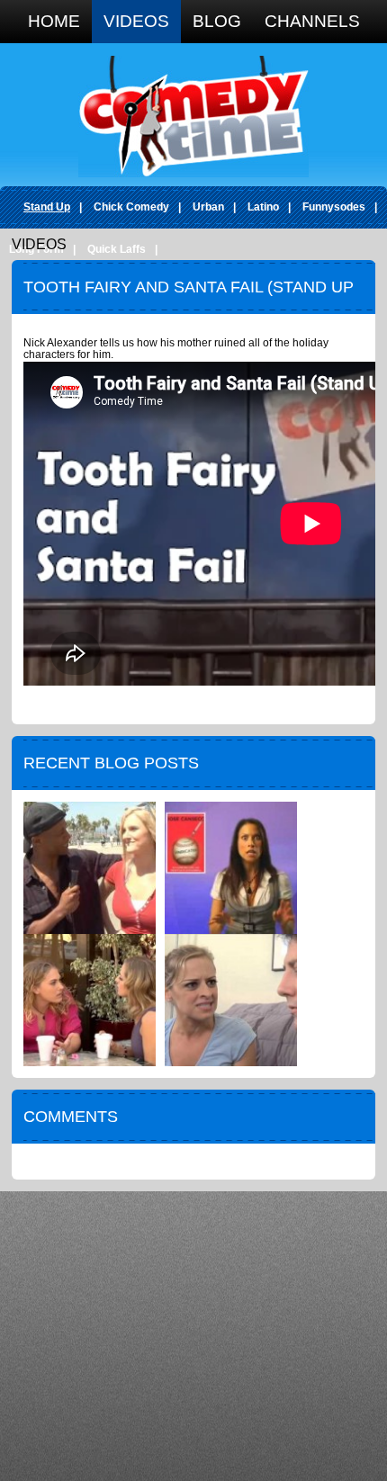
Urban (208, 207)
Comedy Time (193, 116)
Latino (263, 207)
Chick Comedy (131, 207)
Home (54, 21)
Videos (136, 21)
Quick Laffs (116, 249)
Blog (217, 21)
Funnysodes (333, 207)
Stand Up (46, 207)
